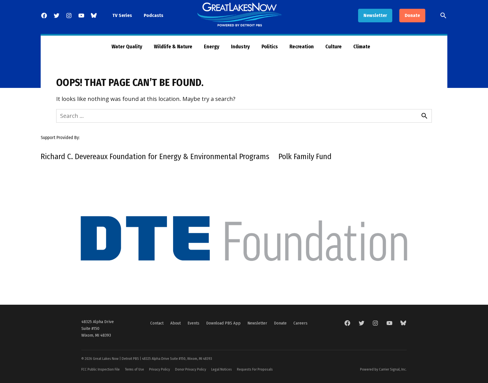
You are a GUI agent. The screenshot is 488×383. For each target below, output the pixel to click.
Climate (361, 47)
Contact (157, 323)
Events (193, 323)
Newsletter (375, 15)
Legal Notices (221, 369)
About (175, 323)
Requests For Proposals (255, 369)
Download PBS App (223, 323)
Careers (300, 323)
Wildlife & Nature (173, 47)
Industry (240, 47)
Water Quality (127, 47)
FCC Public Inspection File (100, 369)
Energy (211, 47)
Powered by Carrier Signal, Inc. (383, 369)
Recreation (301, 47)
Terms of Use (134, 369)
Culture (333, 47)
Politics (270, 47)
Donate (412, 15)
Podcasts (153, 15)
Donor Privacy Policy (190, 369)
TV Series (122, 15)
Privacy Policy (159, 369)
